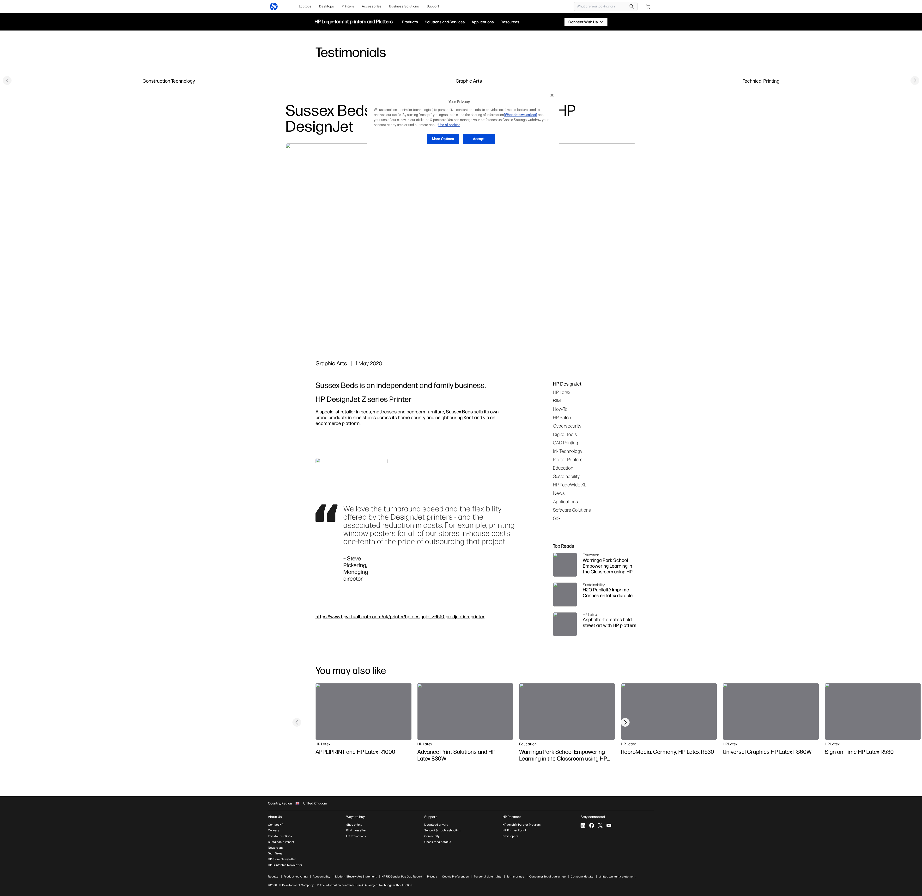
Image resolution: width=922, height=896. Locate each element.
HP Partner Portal (514, 830)
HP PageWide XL (570, 485)
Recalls (273, 876)
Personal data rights (488, 876)
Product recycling (296, 876)
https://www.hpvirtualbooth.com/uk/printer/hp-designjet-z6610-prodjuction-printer (400, 617)
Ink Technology (567, 451)
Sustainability (566, 476)
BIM (557, 401)
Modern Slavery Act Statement (355, 876)
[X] (600, 825)
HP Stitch (562, 417)
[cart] (648, 6)
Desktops (326, 6)
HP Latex (561, 392)
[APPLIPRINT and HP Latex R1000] (363, 711)
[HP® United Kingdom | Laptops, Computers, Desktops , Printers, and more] (273, 6)
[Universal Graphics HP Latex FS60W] (771, 711)
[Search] (632, 6)
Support (433, 6)
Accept (479, 139)
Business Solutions (404, 6)
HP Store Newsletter (282, 859)
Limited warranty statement (617, 876)
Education (563, 468)
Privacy (432, 876)
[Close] (552, 95)
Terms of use (515, 876)
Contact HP (275, 824)
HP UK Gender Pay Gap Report (402, 876)
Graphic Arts (469, 81)
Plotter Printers (567, 459)
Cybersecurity (567, 426)
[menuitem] (305, 6)
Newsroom (275, 847)
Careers (273, 830)
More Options (443, 139)
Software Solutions (572, 510)
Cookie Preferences (455, 876)
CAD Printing (565, 443)
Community (431, 836)
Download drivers (436, 824)
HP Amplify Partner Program (521, 824)
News (559, 493)
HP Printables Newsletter (285, 865)
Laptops (305, 6)
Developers (510, 836)
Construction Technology (169, 81)
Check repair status (437, 842)
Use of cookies (449, 125)
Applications (565, 501)
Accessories (372, 6)
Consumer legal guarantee (547, 876)
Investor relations (280, 836)
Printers (348, 6)
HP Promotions (356, 836)
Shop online (354, 824)
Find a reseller (356, 830)
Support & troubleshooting (442, 830)
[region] (463, 121)
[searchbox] (602, 6)
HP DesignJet (567, 384)
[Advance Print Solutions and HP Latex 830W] (465, 711)
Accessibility (321, 876)
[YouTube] (609, 825)
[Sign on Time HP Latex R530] (873, 711)
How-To (560, 409)
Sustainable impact (281, 842)
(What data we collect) (520, 115)
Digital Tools (565, 434)
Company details (582, 876)
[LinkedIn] (583, 825)
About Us (275, 817)
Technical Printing (761, 81)
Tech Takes (275, 853)
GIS (556, 518)
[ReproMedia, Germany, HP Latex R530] (669, 711)
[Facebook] (591, 825)
